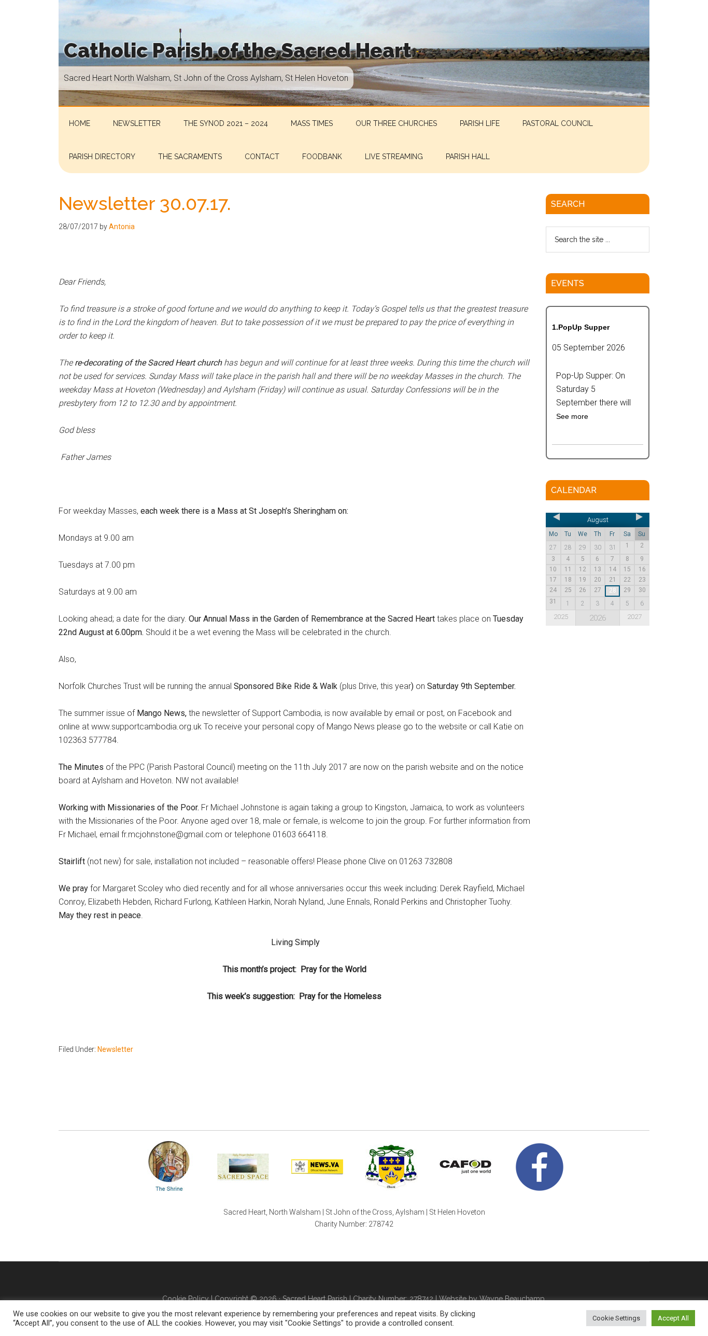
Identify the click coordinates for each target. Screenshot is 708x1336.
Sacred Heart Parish (314, 1299)
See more (572, 416)
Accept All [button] (673, 1318)
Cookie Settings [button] (616, 1318)
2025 (561, 617)
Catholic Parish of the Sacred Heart (238, 50)
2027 (634, 617)
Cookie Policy (185, 1299)
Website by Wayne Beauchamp (492, 1299)
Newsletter (115, 1049)
